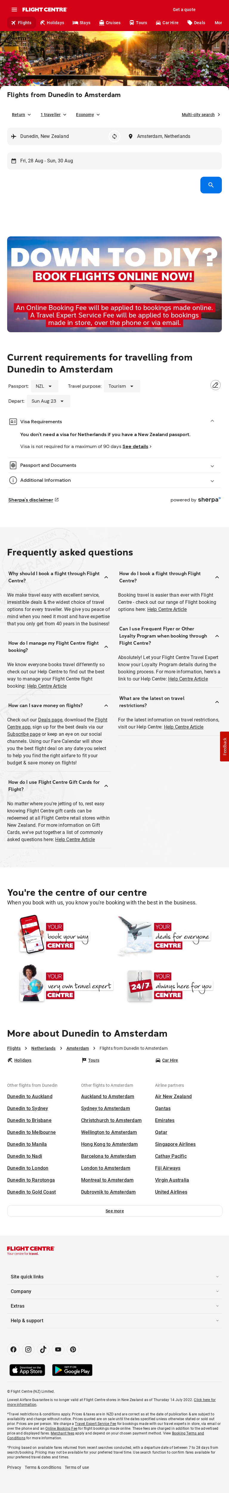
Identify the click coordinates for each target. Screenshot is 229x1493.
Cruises (113, 22)
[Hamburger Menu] (14, 9)
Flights (24, 22)
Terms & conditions (43, 1467)
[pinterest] (73, 1349)
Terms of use (77, 1467)
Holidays (55, 22)
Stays (85, 22)
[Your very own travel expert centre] (60, 985)
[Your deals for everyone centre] (168, 936)
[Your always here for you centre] (168, 985)
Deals (199, 22)
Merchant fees (62, 1433)
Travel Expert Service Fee (95, 1424)
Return (18, 114)
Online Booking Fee (61, 1428)
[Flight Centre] (44, 9)
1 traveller (51, 114)
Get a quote (184, 9)
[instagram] (28, 1349)
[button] (114, 1211)
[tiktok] (43, 1349)
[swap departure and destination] (114, 136)
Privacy (14, 1467)
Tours (141, 22)
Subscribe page (24, 734)
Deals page (50, 720)
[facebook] (13, 1349)
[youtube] (58, 1349)
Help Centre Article (47, 686)
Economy (85, 114)
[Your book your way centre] (60, 936)
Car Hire (171, 22)
